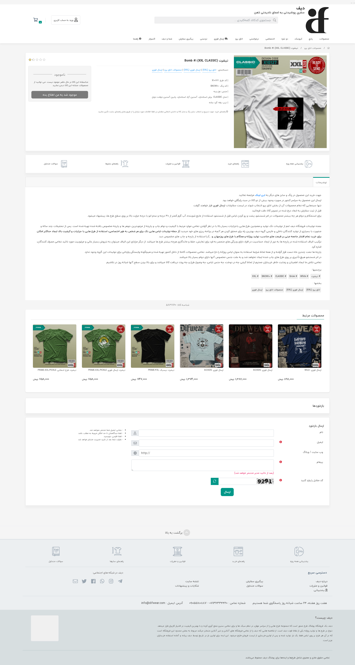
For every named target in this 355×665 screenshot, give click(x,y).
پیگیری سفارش (186, 39)
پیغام (320, 462)
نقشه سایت (192, 581)
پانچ (311, 39)
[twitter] (84, 582)
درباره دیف (321, 581)
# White (304, 276)
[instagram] (111, 582)
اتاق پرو (239, 39)
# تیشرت (315, 276)
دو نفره (284, 39)
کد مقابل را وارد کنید (312, 480)
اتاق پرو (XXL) (209, 70)
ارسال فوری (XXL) (192, 70)
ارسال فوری (219, 39)
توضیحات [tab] (321, 182)
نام (321, 432)
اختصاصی (270, 39)
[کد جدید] (215, 481)
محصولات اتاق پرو (312, 48)
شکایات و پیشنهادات (187, 585)
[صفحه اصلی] (328, 48)
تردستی (203, 39)
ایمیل (320, 442)
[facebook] (93, 582)
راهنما (136, 39)
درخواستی (254, 39)
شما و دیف (167, 39)
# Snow (293, 276)
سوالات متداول (254, 585)
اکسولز (152, 39)
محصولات (324, 39)
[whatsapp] (102, 582)
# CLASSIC (280, 276)
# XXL (255, 276)
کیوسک (298, 39)
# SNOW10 (267, 276)
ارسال (227, 491)
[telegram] (120, 582)
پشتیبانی (319, 590)
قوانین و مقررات (318, 585)
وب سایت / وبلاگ (313, 452)
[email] (75, 582)
